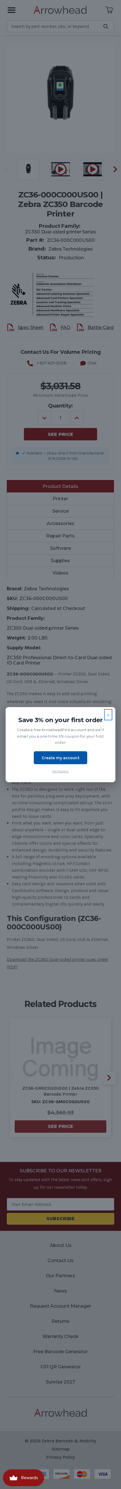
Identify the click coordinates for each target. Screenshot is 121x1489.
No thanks (60, 771)
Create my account (60, 757)
